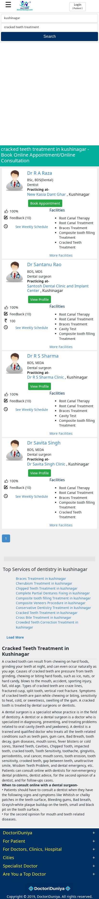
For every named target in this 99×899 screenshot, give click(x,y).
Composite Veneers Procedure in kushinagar (51, 603)
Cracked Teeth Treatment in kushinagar (47, 612)
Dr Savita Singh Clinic (46, 464)
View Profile (39, 299)
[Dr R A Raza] (14, 190)
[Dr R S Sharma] (14, 373)
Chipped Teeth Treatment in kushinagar (47, 588)
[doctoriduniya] (25, 9)
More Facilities (61, 255)
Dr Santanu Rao (44, 264)
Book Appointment (45, 203)
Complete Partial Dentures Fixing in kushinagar (53, 593)
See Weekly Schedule (31, 226)
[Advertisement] (49, 94)
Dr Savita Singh (44, 442)
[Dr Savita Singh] (14, 460)
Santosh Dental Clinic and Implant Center (58, 288)
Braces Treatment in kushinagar (41, 578)
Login (77, 6)
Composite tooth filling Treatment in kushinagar (53, 598)
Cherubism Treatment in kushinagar (44, 583)
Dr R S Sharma (43, 356)
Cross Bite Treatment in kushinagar (43, 617)
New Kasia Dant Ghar (46, 194)
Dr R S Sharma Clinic (45, 377)
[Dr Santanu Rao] (14, 281)
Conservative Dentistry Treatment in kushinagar (53, 607)
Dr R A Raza (39, 173)
